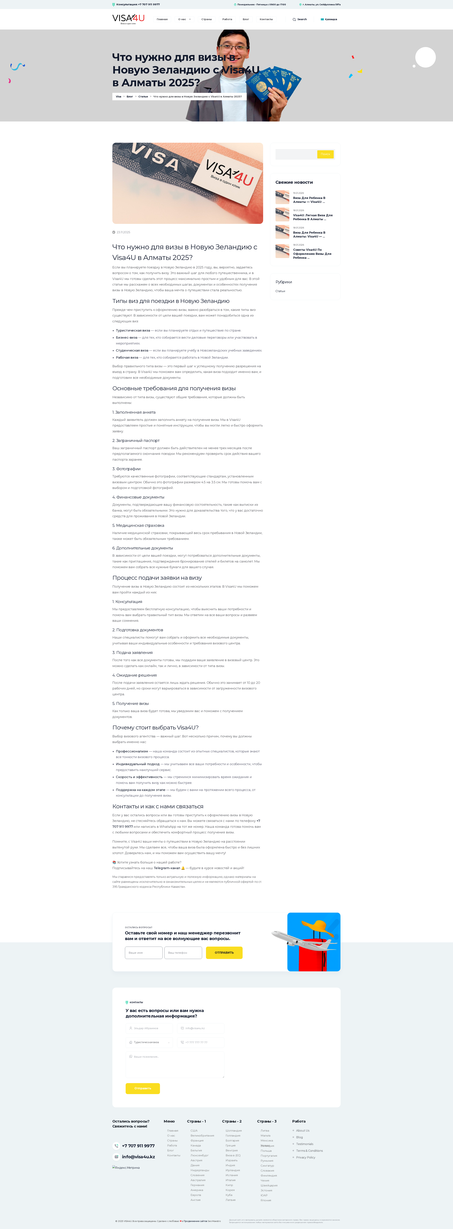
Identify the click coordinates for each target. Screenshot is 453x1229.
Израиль (231, 1160)
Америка (197, 1190)
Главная (172, 1130)
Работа (172, 1145)
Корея (230, 1190)
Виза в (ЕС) (233, 1155)
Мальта (265, 1135)
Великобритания (202, 1135)
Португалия (269, 1155)
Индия (230, 1165)
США (194, 1130)
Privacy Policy (305, 1157)
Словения (197, 1175)
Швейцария (269, 1185)
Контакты (173, 1155)
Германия (197, 1185)
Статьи (280, 291)
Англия (195, 1200)
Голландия (233, 1135)
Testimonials (304, 1144)
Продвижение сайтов (195, 1221)
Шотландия (234, 1130)
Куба (229, 1195)
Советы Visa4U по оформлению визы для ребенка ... (312, 253)
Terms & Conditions (309, 1150)
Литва (265, 1130)
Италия (231, 1180)
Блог (170, 1150)
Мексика (267, 1140)
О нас (171, 1135)
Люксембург (199, 1155)
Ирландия (233, 1170)
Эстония (266, 1190)
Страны (172, 1140)
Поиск (325, 154)
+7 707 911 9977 (149, 4)
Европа (196, 1195)
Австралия (198, 1180)
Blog (299, 1137)
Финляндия (269, 1175)
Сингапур (267, 1165)
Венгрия (232, 1150)
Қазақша (331, 19)
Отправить (142, 1088)
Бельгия (196, 1150)
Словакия (267, 1170)
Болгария (232, 1140)
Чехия (265, 1180)
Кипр (229, 1185)
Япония (266, 1200)
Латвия (231, 1200)
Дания (195, 1165)
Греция (231, 1145)
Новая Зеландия (267, 1145)
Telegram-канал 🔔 (169, 868)
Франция (197, 1140)
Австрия (196, 1160)
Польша (266, 1150)
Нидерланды (200, 1170)
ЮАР (264, 1195)
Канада (196, 1145)
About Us (302, 1130)
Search (302, 19)
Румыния (267, 1160)
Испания (232, 1175)
